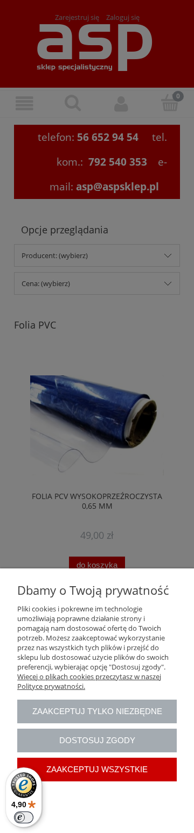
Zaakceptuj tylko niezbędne (97, 711)
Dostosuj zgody (97, 740)
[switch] (23, 817)
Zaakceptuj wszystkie (97, 769)
